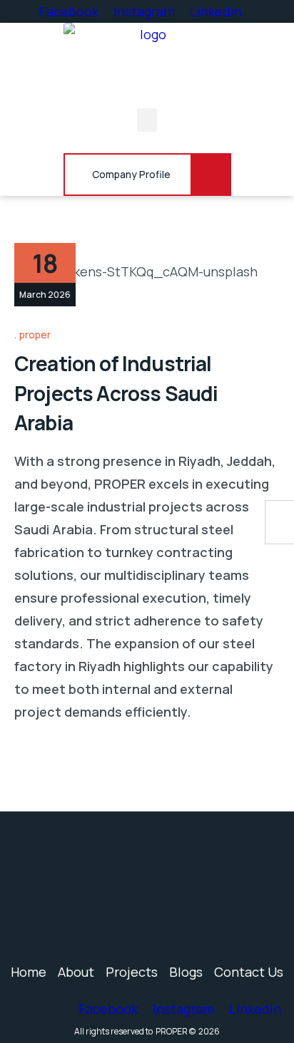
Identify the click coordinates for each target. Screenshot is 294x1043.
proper (35, 334)
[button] (147, 120)
